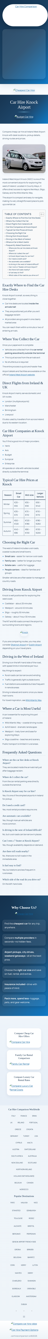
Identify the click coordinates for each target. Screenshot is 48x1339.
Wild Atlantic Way (33, 700)
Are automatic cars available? (20, 261)
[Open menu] (24, 1316)
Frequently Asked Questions (18, 245)
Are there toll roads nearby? (19, 270)
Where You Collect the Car (17, 221)
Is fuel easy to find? (16, 272)
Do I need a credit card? (18, 259)
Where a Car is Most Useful (17, 242)
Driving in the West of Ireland (18, 239)
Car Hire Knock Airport (24, 104)
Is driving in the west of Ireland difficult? (24, 264)
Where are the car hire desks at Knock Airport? (23, 249)
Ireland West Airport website (22, 374)
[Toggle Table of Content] (40, 214)
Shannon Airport (18, 644)
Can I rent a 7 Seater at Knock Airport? (23, 267)
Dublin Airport (35, 644)
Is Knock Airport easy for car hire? (21, 256)
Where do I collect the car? (19, 253)
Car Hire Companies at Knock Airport (21, 227)
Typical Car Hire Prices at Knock (19, 230)
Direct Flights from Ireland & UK (19, 224)
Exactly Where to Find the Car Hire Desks (23, 218)
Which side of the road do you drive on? (24, 275)
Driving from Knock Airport (17, 236)
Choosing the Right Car (16, 233)
